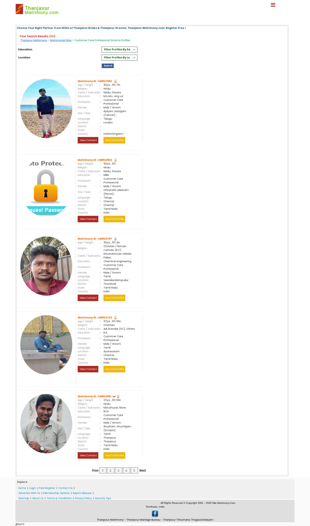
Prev (95, 470)
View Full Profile (114, 140)
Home (22, 488)
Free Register (47, 488)
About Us (37, 498)
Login (32, 488)
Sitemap (23, 498)
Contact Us (65, 488)
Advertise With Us (29, 493)
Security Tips (103, 498)
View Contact (88, 140)
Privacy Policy (83, 498)
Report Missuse (82, 493)
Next (142, 470)
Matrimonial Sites (61, 40)
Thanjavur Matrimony (33, 40)
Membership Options (56, 493)
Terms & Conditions (59, 498)
